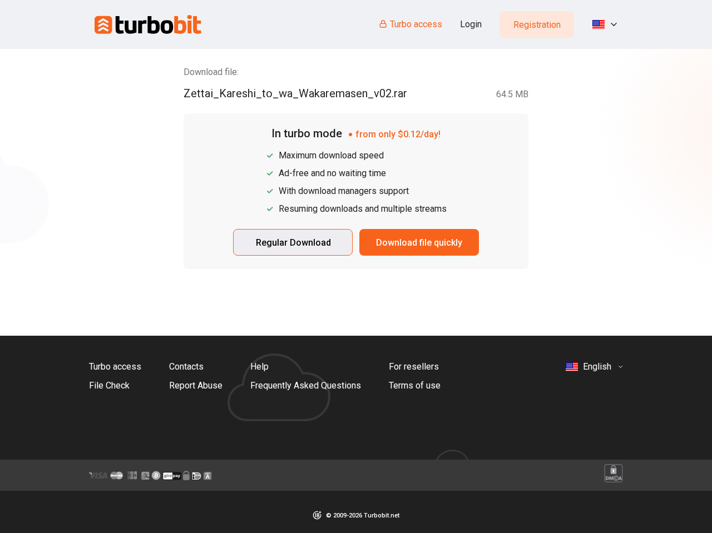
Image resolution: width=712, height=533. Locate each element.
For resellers (414, 366)
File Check (109, 385)
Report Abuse (195, 385)
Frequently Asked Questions (305, 385)
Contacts (186, 366)
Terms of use (415, 385)
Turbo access (416, 24)
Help (259, 366)
